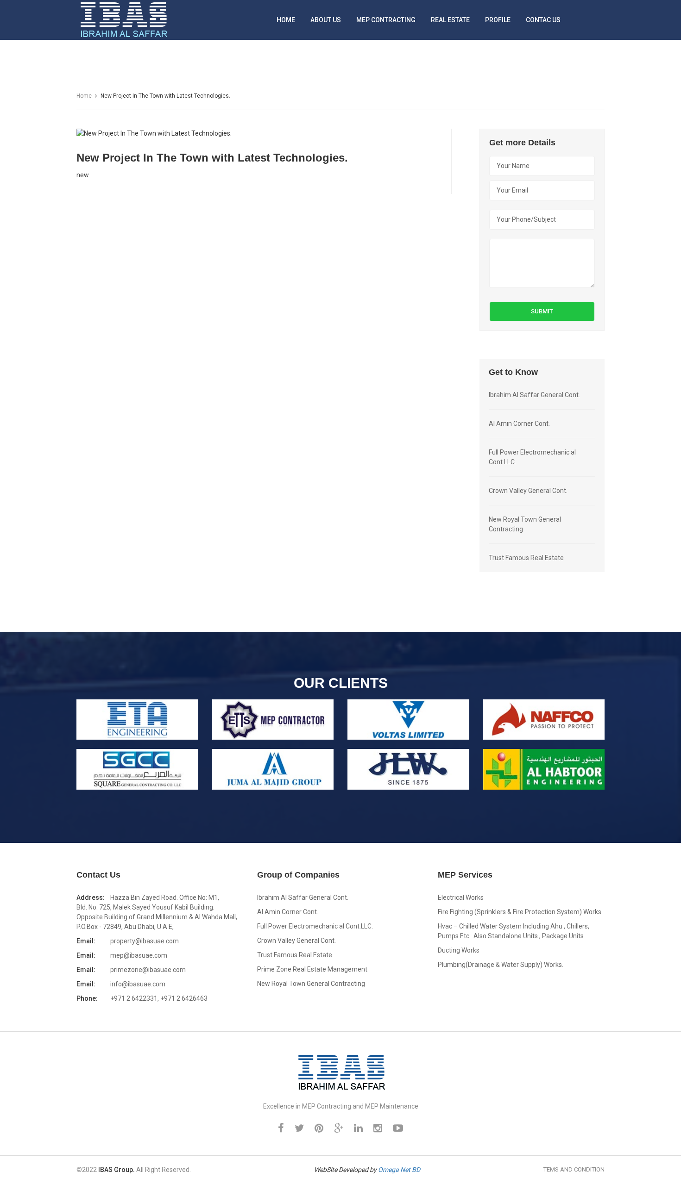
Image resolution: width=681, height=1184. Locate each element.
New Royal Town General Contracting (311, 983)
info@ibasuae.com (137, 984)
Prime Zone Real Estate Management (312, 969)
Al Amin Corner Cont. (519, 423)
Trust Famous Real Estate (526, 557)
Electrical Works (461, 897)
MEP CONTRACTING (386, 20)
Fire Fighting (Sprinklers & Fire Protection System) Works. (520, 912)
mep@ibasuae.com (138, 955)
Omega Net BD (399, 1169)
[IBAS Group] (340, 1071)
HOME (286, 20)
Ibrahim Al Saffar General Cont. (534, 395)
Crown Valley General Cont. (528, 490)
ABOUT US (325, 20)
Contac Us (543, 20)
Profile (498, 20)
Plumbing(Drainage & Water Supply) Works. (500, 964)
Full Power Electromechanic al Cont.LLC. (315, 926)
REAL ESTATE (450, 20)
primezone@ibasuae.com (148, 969)
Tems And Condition (574, 1169)
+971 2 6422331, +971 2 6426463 (159, 998)
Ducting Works (458, 950)
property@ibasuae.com (144, 941)
